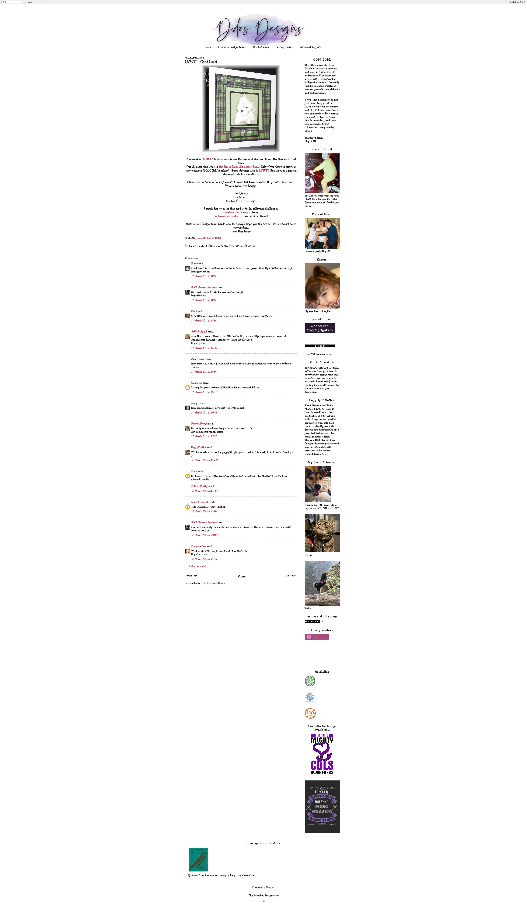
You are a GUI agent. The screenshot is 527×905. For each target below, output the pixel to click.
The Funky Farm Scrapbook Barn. (239, 166)
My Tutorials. (261, 47)
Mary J (195, 403)
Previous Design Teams (232, 47)
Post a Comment (197, 566)
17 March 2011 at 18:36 (204, 412)
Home (208, 47)
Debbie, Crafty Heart (202, 486)
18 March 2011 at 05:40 (204, 491)
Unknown (196, 382)
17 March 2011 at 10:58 (204, 300)
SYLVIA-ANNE (199, 331)
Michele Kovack (199, 502)
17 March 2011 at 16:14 (203, 371)
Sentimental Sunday (226, 216)
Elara (194, 471)
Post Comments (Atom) (213, 583)
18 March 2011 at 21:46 (204, 559)
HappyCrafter (198, 447)
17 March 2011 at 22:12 (204, 436)
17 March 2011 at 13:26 (204, 347)
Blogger (270, 887)
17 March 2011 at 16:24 (204, 392)
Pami (194, 311)
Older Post (291, 576)
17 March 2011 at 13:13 (203, 320)
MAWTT (208, 159)
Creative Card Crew (236, 212)
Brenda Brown (199, 423)
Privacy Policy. (284, 47)
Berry (194, 263)
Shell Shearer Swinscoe (204, 287)
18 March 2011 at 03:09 (204, 460)
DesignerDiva (198, 546)
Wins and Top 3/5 (310, 47)
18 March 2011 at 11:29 (204, 511)
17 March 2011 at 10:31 (204, 276)
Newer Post (191, 576)
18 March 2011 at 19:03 (204, 535)
